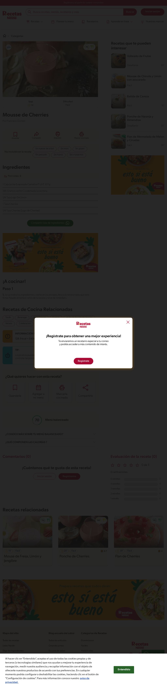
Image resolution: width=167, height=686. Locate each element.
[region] (83, 670)
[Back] (128, 322)
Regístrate (83, 361)
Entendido (124, 669)
